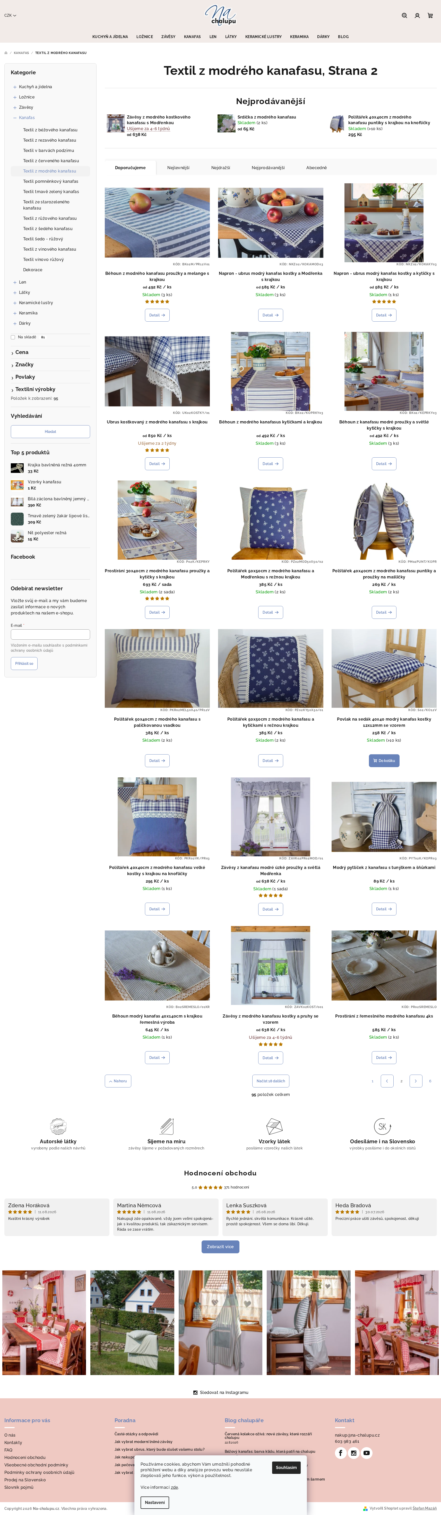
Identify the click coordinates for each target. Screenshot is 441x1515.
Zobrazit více (220, 1246)
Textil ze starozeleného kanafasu (46, 205)
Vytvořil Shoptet (384, 1508)
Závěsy (26, 107)
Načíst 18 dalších (271, 1081)
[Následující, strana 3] (416, 1081)
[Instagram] (354, 1453)
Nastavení (155, 1502)
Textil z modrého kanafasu (49, 171)
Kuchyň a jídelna (35, 86)
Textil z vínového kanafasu (49, 249)
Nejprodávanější (268, 167)
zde (174, 1487)
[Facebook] (341, 1453)
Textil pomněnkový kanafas (51, 181)
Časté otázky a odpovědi (136, 1434)
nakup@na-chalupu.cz (357, 1435)
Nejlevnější (178, 167)
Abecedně (316, 167)
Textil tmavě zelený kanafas (51, 191)
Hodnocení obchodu (220, 1173)
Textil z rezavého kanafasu (49, 140)
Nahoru (120, 1081)
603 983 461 (347, 1441)
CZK (8, 15)
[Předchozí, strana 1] (387, 1081)
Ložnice (27, 97)
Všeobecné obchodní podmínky (36, 1465)
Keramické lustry (36, 302)
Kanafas (27, 117)
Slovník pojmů (19, 1487)
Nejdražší (220, 167)
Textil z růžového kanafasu (50, 218)
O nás (10, 1435)
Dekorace (32, 269)
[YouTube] (367, 1453)
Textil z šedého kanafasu (48, 228)
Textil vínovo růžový (43, 259)
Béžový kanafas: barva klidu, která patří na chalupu (270, 1451)
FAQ (8, 1450)
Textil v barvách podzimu (48, 150)
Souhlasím (286, 1467)
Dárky (25, 323)
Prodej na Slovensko (25, 1479)
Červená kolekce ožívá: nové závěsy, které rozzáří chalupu (268, 1435)
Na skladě (31, 337)
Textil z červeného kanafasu (51, 160)
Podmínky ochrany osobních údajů (39, 1472)
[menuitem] (110, 37)
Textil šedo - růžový (43, 239)
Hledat (50, 432)
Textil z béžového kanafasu (50, 130)
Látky (24, 292)
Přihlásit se (24, 663)
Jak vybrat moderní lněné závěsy (144, 1442)
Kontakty (13, 1442)
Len (22, 282)
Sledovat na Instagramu (224, 1392)
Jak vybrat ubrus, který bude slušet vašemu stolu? (160, 1449)
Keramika (28, 313)
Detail (154, 315)
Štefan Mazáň (425, 1508)
